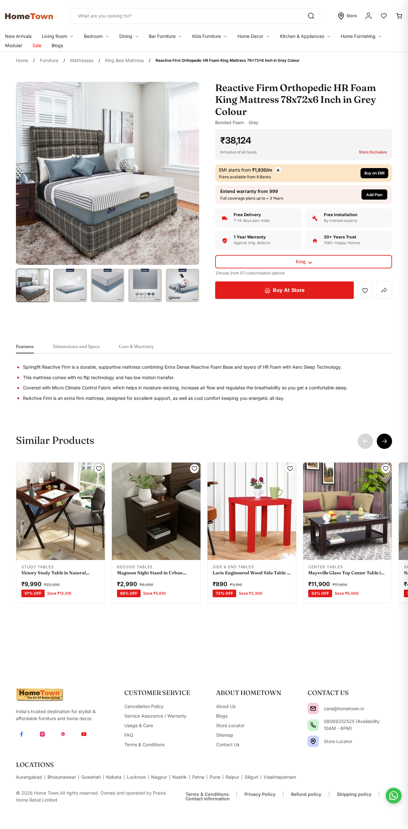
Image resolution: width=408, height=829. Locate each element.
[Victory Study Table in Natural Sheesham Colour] (60, 511)
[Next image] (96, 511)
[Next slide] (384, 441)
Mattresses (81, 60)
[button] (303, 194)
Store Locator (338, 741)
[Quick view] (33, 551)
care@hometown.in (344, 708)
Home (22, 60)
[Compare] (87, 551)
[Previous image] (24, 511)
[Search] (311, 16)
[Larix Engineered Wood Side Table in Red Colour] (252, 511)
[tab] (25, 348)
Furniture (49, 60)
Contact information (208, 798)
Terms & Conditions (207, 794)
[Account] (368, 16)
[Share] (384, 290)
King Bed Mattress (124, 60)
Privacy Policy (259, 794)
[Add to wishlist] (365, 290)
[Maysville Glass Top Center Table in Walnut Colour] (347, 511)
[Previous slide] (365, 441)
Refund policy (306, 794)
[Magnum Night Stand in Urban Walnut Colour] (156, 511)
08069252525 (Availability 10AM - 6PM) (352, 725)
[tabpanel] (204, 383)
